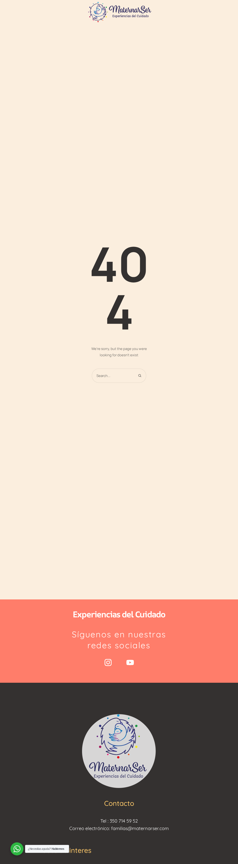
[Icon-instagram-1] (108, 662)
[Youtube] (130, 662)
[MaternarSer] (119, 11)
